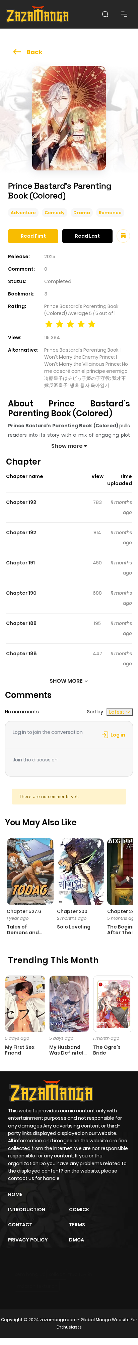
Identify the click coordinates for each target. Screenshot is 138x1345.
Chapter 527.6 (24, 911)
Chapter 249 (122, 911)
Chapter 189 (21, 623)
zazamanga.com (58, 1319)
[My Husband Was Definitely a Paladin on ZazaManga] (69, 1003)
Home (15, 1194)
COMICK (79, 1209)
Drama (81, 212)
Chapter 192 (21, 532)
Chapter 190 (21, 593)
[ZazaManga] (38, 14)
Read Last (87, 236)
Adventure (23, 212)
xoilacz (57, 1274)
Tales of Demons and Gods (23, 932)
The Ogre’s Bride (107, 1050)
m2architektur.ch (37, 1286)
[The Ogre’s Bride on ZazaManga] (113, 1003)
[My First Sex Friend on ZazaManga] (25, 1003)
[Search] (105, 14)
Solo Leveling (73, 926)
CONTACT (20, 1224)
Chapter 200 (72, 911)
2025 (49, 256)
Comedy (55, 212)
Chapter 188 (21, 653)
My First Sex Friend (19, 1050)
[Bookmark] (123, 236)
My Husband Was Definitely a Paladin (67, 1053)
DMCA (76, 1239)
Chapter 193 (21, 502)
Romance (110, 212)
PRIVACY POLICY (28, 1239)
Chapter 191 (20, 562)
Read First (33, 236)
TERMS (77, 1224)
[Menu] (124, 14)
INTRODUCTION (26, 1209)
